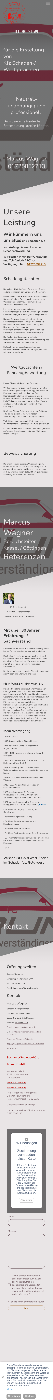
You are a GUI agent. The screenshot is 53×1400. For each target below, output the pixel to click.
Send (26, 1308)
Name (11, 1216)
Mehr (9, 1389)
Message (12, 1231)
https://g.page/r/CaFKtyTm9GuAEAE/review (25, 1043)
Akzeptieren (26, 1200)
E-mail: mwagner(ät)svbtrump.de (21, 1027)
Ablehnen (29, 1396)
